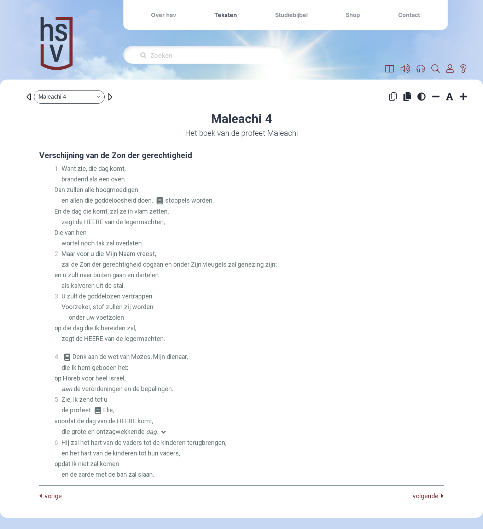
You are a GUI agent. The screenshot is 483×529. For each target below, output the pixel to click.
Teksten (225, 14)
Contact (409, 14)
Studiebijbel (291, 14)
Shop (353, 14)
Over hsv (163, 14)
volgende (427, 496)
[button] (389, 69)
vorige (52, 496)
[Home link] (57, 48)
